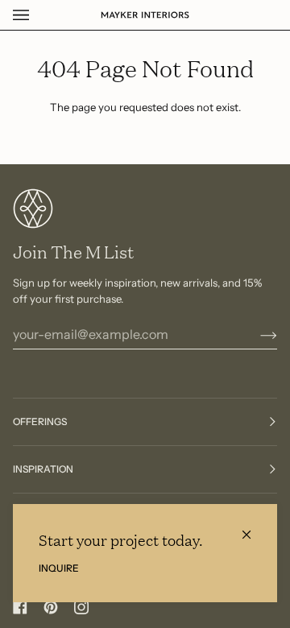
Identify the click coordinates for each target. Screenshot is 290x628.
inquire (59, 568)
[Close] (253, 528)
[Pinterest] (51, 607)
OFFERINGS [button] (40, 421)
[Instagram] (81, 607)
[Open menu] (37, 15)
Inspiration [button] (43, 469)
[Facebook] (20, 607)
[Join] (255, 334)
